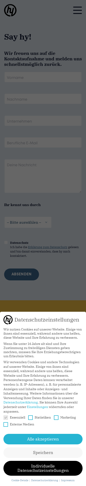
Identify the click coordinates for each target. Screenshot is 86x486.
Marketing (68, 417)
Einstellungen (37, 407)
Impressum (68, 480)
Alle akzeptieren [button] (43, 439)
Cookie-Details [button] (20, 480)
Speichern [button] (43, 452)
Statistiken (43, 417)
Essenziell (17, 417)
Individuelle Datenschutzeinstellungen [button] (43, 468)
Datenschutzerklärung (20, 402)
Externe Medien (22, 424)
